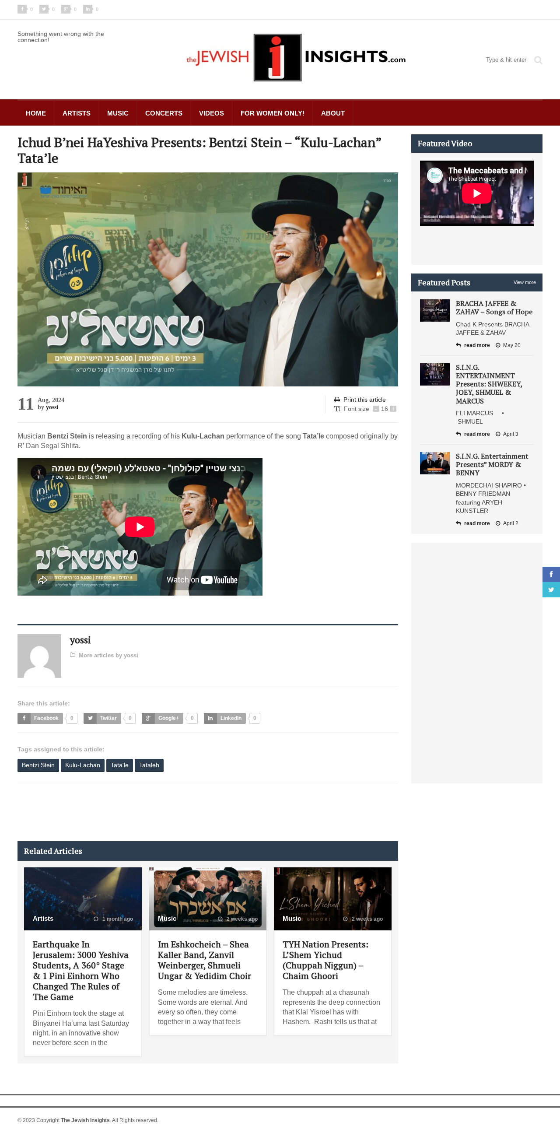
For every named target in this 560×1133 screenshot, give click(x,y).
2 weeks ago (241, 919)
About (333, 113)
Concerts (163, 113)
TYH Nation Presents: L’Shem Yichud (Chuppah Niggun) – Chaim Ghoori (325, 960)
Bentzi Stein (38, 764)
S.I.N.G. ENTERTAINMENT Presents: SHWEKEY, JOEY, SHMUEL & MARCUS (489, 384)
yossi (52, 407)
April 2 (510, 523)
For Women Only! (272, 113)
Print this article (364, 399)
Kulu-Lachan (82, 764)
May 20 (512, 345)
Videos (211, 113)
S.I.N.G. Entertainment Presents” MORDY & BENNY (492, 464)
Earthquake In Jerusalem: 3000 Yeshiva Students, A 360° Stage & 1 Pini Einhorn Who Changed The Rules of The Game (81, 970)
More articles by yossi (108, 655)
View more (525, 282)
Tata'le (120, 764)
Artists (77, 113)
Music (118, 113)
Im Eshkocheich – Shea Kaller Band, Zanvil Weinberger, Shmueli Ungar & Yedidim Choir (204, 960)
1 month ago (117, 919)
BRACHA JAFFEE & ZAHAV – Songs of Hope (494, 307)
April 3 (510, 434)
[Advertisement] (177, 812)
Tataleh (149, 764)
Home (36, 113)
